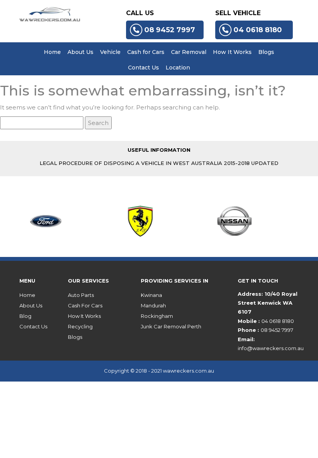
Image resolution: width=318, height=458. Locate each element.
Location (178, 67)
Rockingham (157, 316)
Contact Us (143, 67)
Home (52, 52)
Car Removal (188, 52)
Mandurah (153, 305)
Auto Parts (81, 295)
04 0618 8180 (257, 30)
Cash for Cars (145, 52)
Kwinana (151, 295)
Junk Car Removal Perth (171, 326)
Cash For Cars (85, 305)
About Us (80, 52)
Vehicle (110, 52)
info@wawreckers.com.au (271, 348)
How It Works (232, 52)
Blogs (266, 52)
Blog (25, 316)
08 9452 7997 (169, 30)
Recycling (80, 326)
